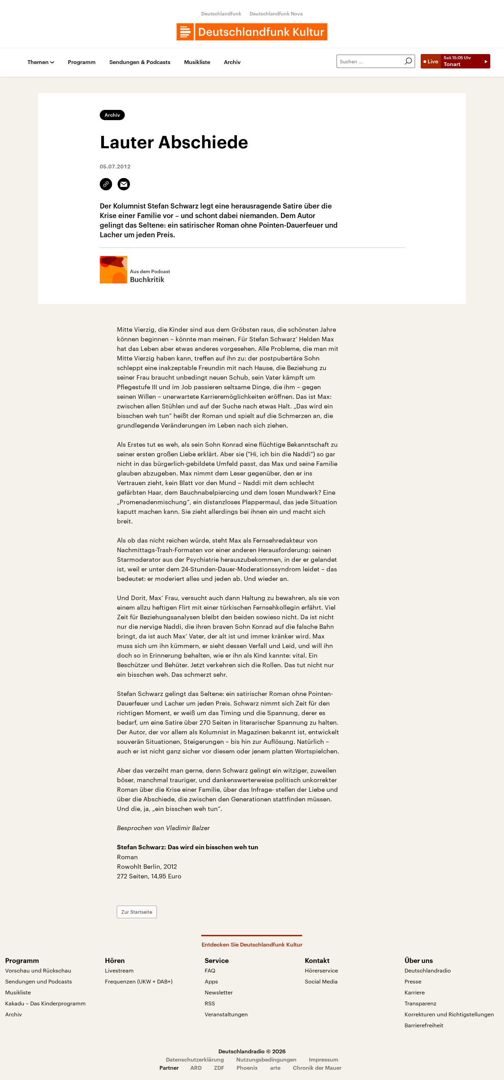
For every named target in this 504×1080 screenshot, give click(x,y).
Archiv (232, 62)
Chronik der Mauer (317, 1067)
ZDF (219, 1067)
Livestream (119, 970)
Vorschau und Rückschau (38, 970)
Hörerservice (321, 970)
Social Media (321, 981)
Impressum (323, 1059)
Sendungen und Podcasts (38, 981)
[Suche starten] (408, 61)
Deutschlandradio (428, 970)
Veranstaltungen (226, 1014)
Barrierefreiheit (424, 1025)
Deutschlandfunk (221, 13)
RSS (210, 1003)
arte (275, 1067)
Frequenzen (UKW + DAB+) (138, 981)
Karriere (415, 992)
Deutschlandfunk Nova (276, 13)
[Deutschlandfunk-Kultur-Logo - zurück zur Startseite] (252, 31)
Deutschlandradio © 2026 (252, 1051)
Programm (82, 62)
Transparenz (420, 1003)
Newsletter (219, 992)
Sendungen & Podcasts (139, 62)
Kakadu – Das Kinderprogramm (45, 1003)
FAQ (210, 970)
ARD (196, 1067)
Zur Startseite (136, 912)
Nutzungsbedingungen (266, 1059)
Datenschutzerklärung (195, 1059)
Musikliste (197, 62)
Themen (38, 62)
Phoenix (247, 1067)
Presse (413, 981)
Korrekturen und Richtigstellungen (449, 1014)
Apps (211, 981)
